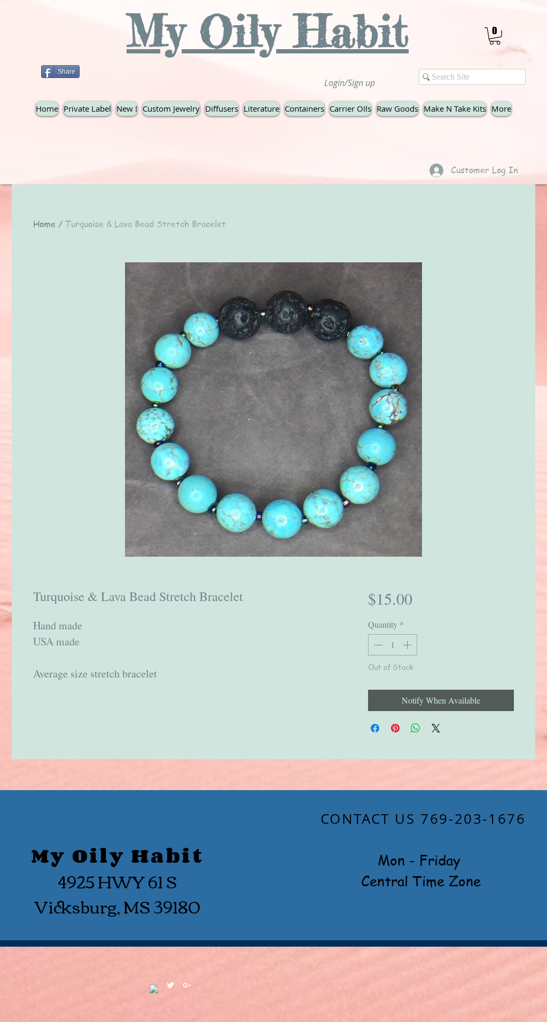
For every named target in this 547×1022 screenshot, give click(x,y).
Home (44, 224)
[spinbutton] (393, 645)
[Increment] (408, 645)
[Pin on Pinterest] (395, 728)
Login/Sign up (349, 83)
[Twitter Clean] (170, 985)
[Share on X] (435, 728)
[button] (495, 36)
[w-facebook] (154, 989)
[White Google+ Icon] (187, 985)
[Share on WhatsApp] (415, 728)
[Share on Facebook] (375, 728)
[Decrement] (377, 645)
